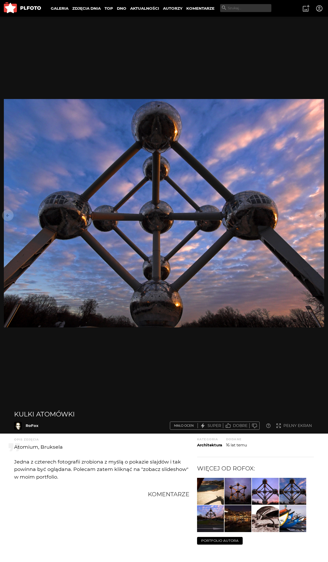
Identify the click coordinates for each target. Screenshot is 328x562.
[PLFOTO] (22, 8)
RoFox (32, 425)
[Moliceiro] (292, 518)
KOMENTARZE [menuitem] (200, 8)
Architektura (209, 445)
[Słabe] (254, 426)
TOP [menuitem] (109, 8)
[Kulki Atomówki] (18, 425)
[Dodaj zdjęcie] (306, 8)
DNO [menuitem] (121, 8)
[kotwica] (265, 518)
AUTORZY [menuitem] (172, 8)
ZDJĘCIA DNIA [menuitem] (86, 8)
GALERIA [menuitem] (59, 8)
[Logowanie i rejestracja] (319, 8)
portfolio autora (220, 540)
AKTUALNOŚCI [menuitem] (144, 8)
